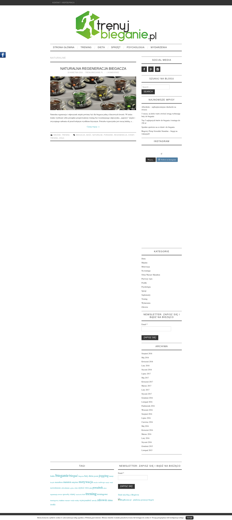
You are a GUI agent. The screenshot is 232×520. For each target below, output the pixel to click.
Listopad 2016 (147, 402)
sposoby (66, 494)
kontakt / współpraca (63, 3)
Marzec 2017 (146, 385)
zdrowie (102, 500)
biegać (73, 475)
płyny (105, 488)
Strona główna (63, 47)
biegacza (80, 135)
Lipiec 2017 (146, 373)
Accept (189, 517)
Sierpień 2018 (147, 353)
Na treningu (146, 270)
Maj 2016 (145, 426)
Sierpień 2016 (147, 414)
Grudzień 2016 (147, 398)
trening (54, 138)
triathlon (61, 500)
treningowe (102, 494)
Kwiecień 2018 (147, 361)
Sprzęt (116, 47)
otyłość (81, 487)
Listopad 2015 (147, 450)
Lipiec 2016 (146, 418)
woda (72, 500)
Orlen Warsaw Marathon (151, 274)
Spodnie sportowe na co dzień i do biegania (158, 127)
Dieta (101, 47)
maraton (67, 482)
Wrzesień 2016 (147, 410)
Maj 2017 (145, 377)
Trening (86, 47)
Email (145, 324)
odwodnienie (65, 488)
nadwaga (101, 482)
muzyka (95, 482)
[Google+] (151, 69)
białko (52, 476)
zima (110, 500)
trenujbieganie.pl (94, 72)
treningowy (54, 500)
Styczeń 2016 (147, 442)
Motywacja (146, 266)
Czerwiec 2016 (147, 422)
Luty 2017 (145, 389)
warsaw (67, 500)
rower (60, 494)
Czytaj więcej (93, 126)
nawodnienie (55, 487)
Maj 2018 (145, 357)
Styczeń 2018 (147, 369)
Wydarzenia (159, 47)
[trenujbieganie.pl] (116, 25)
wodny (77, 500)
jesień (96, 476)
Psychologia (135, 47)
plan (90, 488)
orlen (76, 488)
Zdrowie (145, 307)
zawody (94, 500)
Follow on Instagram (168, 159)
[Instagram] (157, 69)
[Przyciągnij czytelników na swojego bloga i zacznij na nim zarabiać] (136, 499)
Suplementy (146, 295)
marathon (59, 482)
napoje (107, 482)
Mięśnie (57, 135)
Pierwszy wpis (147, 278)
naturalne (97, 135)
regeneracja (120, 135)
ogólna (72, 488)
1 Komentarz (113, 72)
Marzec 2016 (146, 434)
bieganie (62, 475)
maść (88, 135)
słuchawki (79, 494)
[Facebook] (144, 69)
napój (111, 482)
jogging (104, 475)
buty (86, 475)
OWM (87, 488)
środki (52, 504)
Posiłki (144, 282)
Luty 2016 (145, 438)
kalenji (111, 476)
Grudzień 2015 (147, 446)
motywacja (86, 482)
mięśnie (75, 482)
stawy (131, 135)
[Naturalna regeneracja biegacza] (93, 93)
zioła (61, 138)
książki (52, 482)
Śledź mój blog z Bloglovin (128, 494)
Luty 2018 (145, 365)
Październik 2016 (148, 406)
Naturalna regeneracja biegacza (93, 68)
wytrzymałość (85, 500)
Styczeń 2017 (147, 393)
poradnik (108, 135)
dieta (91, 475)
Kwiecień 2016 (147, 430)
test (83, 494)
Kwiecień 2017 (147, 381)
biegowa (81, 476)
